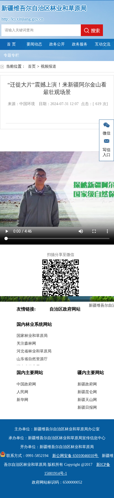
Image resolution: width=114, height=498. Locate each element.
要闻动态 (34, 44)
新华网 (22, 400)
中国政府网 (26, 384)
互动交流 (102, 44)
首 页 (11, 44)
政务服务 (79, 44)
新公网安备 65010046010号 (75, 456)
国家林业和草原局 (32, 336)
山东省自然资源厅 (32, 359)
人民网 (22, 392)
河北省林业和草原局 (34, 351)
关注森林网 (26, 343)
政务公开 (57, 44)
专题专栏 (11, 55)
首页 (32, 66)
